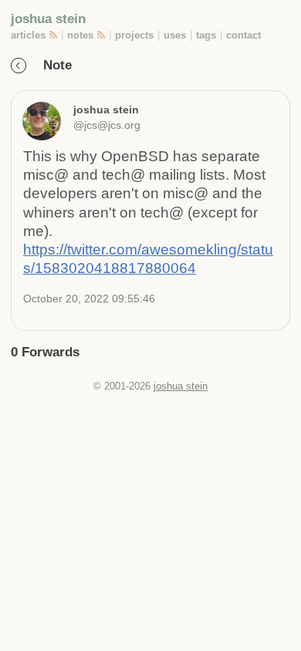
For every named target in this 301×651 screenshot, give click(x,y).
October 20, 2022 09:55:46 (89, 298)
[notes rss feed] (102, 35)
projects (134, 35)
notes (80, 35)
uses (175, 35)
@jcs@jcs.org (106, 125)
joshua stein (48, 18)
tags (206, 35)
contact (243, 35)
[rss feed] (54, 35)
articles (28, 35)
